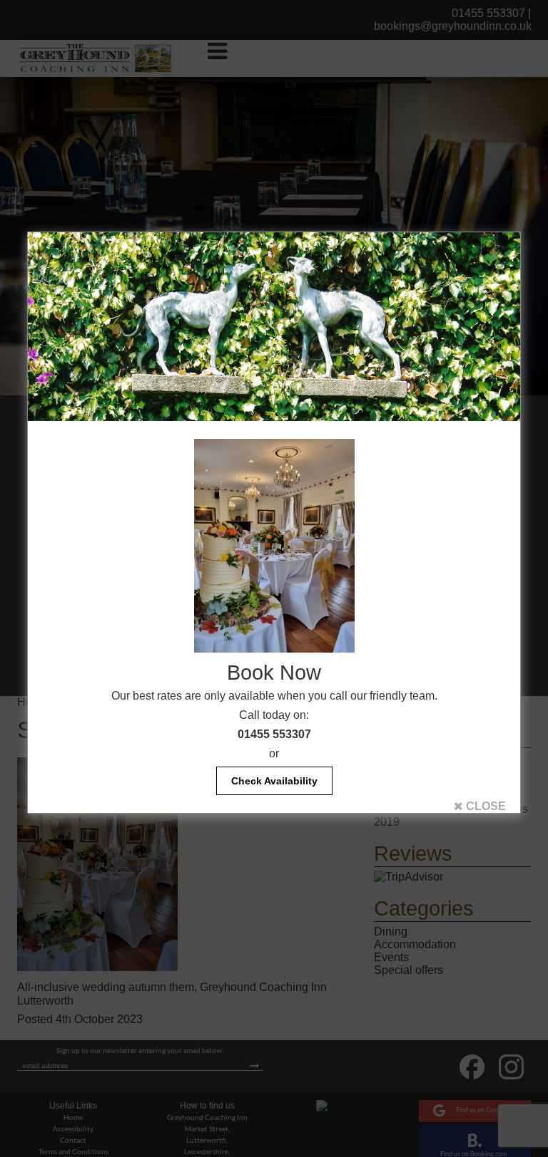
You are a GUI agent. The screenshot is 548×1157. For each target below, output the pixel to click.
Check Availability (274, 781)
